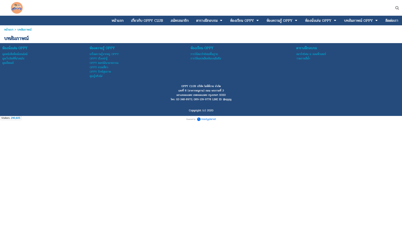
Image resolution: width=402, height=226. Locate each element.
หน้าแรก (8, 29)
